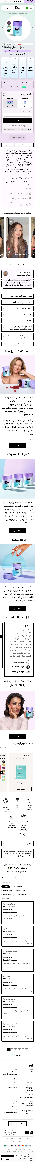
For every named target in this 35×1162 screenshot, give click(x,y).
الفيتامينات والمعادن (26, 1097)
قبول (7, 1156)
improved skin (20, 890)
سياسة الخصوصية (26, 1138)
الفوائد (30, 145)
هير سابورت (29, 1090)
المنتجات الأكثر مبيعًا (27, 747)
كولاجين (18, 747)
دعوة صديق (29, 1108)
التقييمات (20, 145)
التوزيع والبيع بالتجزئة (11, 1112)
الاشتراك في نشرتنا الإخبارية (17, 1123)
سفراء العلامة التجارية (11, 1106)
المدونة (15, 1079)
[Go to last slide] (33, 279)
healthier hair (7, 890)
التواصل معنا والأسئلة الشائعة (10, 1075)
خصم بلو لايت (28, 1116)
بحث (31, 1074)
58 (26, 1049)
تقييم (7, 2)
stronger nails (17, 887)
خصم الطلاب (29, 1113)
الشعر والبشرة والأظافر (8, 747)
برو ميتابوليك (28, 1085)
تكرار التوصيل (27, 111)
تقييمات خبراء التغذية (11, 1085)
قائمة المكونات (8, 145)
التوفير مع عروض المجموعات (27, 1104)
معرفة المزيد (31, 1158)
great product (22, 894)
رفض (7, 1159)
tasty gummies (8, 894)
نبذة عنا (15, 1071)
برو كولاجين (29, 1088)
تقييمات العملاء (12, 1088)
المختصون (14, 1104)
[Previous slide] (2, 28)
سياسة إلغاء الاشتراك (17, 1141)
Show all (5, 887)
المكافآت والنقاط (27, 1111)
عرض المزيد (29, 439)
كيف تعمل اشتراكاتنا (17, 137)
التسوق (30, 1071)
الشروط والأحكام (9, 1138)
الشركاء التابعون (12, 1109)
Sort (3, 878)
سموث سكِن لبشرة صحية (27, 1094)
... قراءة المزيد (9, 285)
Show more (5, 898)
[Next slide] (32, 28)
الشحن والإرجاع (17, 1138)
